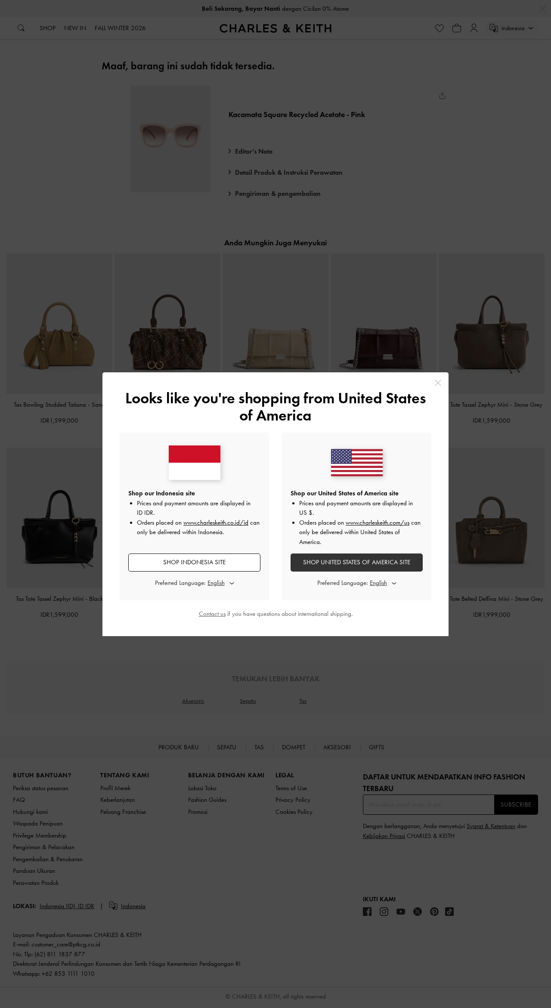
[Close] (438, 383)
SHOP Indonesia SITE (194, 562)
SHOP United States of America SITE (356, 562)
